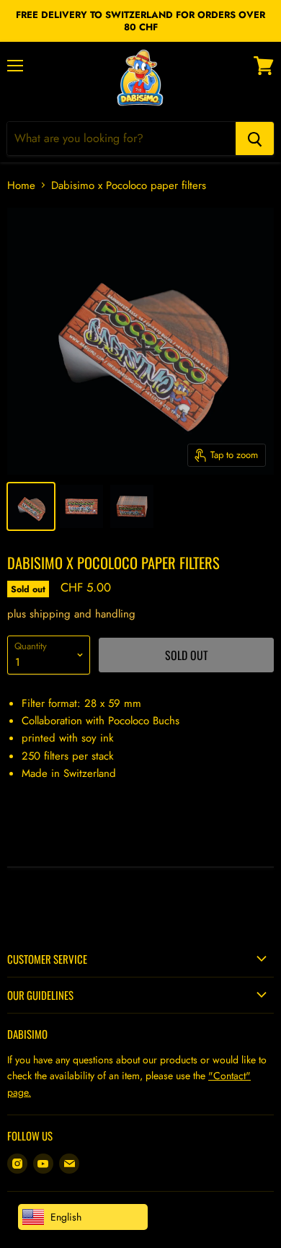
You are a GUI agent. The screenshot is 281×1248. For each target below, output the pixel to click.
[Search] (255, 138)
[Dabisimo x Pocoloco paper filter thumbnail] (31, 506)
